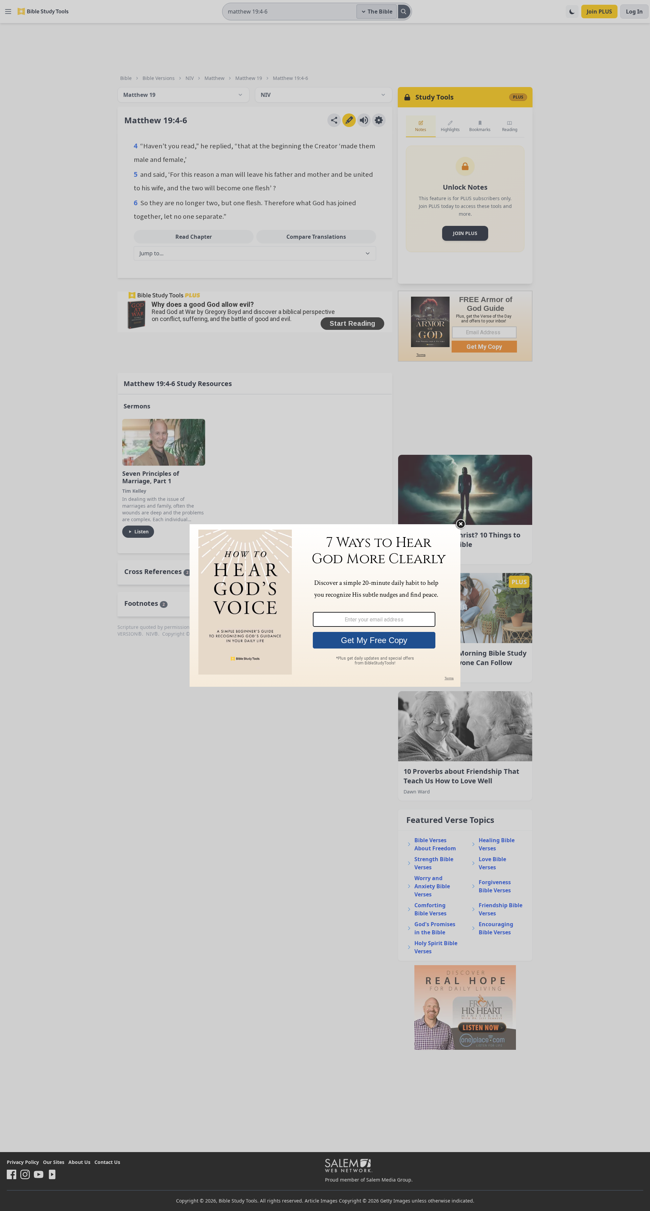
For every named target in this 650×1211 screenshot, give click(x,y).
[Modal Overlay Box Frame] (325, 605)
